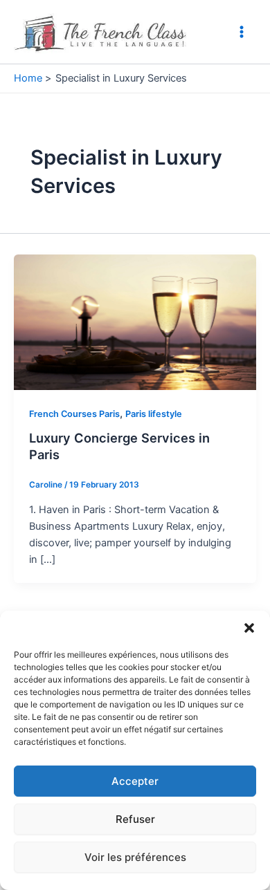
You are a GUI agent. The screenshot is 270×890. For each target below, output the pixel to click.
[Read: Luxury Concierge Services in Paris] (135, 321)
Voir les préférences (135, 857)
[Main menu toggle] (241, 31)
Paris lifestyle (153, 414)
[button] (249, 628)
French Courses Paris (74, 414)
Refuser (135, 819)
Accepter (135, 781)
